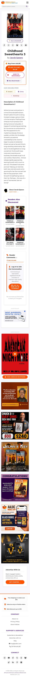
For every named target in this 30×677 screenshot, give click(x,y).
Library (22, 91)
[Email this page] (26, 45)
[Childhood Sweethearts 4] (20, 213)
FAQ (15, 641)
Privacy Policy (15, 621)
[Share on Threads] (13, 45)
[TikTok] (8, 662)
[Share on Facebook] (4, 45)
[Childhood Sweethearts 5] (10, 213)
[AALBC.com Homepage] (9, 2)
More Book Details (14, 80)
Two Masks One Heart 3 (10, 243)
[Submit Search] (26, 6)
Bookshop (16, 95)
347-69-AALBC (16, 646)
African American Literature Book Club (15, 672)
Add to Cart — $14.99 (16, 68)
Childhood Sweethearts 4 (20, 222)
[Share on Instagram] (8, 45)
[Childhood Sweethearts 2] (20, 235)
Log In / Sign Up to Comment (15, 287)
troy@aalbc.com (15, 643)
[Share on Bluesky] (17, 45)
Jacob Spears (16, 58)
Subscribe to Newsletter (15, 635)
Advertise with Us (15, 638)
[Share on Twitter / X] (21, 45)
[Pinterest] (17, 662)
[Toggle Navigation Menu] (27, 2)
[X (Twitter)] (17, 657)
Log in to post (12, 260)
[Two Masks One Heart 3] (10, 235)
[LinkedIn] (13, 662)
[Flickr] (21, 662)
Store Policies (15, 624)
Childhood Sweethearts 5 (10, 221)
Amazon (10, 91)
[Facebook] (13, 657)
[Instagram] (4, 657)
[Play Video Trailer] (15, 354)
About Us (15, 619)
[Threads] (21, 657)
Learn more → (13, 192)
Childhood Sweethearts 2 (20, 243)
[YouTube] (8, 657)
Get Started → (15, 582)
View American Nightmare (16, 377)
